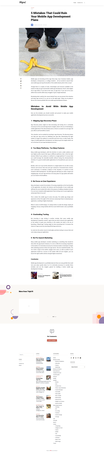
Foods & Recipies (31, 300)
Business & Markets (59, 361)
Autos (54, 358)
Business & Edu (40, 404)
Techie (32, 7)
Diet (56, 384)
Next (54, 316)
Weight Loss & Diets (59, 401)
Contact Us (80, 2)
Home (75, 2)
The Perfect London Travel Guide (40, 397)
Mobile (56, 432)
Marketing (57, 367)
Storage (57, 417)
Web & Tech (57, 439)
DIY (56, 409)
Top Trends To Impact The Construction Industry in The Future (40, 407)
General (38, 366)
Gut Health (57, 392)
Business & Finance (57, 369)
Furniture (57, 413)
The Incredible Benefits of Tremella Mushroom (31, 303)
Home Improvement (57, 405)
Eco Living (57, 411)
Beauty (56, 382)
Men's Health (58, 395)
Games (56, 430)
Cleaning (57, 407)
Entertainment (56, 371)
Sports (54, 422)
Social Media (39, 357)
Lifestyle (55, 420)
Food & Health (56, 375)
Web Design (58, 441)
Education (57, 363)
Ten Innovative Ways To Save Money (40, 416)
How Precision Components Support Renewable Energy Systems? (40, 369)
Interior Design (58, 415)
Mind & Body (58, 397)
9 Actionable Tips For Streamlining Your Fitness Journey (39, 379)
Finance (57, 365)
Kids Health (57, 394)
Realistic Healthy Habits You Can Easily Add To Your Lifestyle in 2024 (40, 388)
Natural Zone (58, 399)
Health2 (55, 380)
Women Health (58, 403)
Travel (38, 395)
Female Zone (58, 386)
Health (38, 386)
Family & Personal (57, 373)
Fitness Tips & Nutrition (60, 388)
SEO (56, 433)
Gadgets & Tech (58, 428)
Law (54, 418)
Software (57, 437)
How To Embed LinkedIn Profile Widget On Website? (40, 359)
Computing (57, 426)
